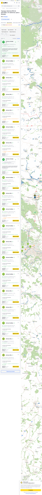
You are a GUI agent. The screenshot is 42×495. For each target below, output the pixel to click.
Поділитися (11, 19)
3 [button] (25, 249)
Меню (2, 3)
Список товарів (17, 3)
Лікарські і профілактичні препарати (11, 8)
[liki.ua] (5, 2)
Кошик (19, 3)
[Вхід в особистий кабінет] (14, 3)
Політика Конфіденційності (31, 493)
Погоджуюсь (31, 490)
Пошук (2, 6)
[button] (36, 198)
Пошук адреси (1, 24)
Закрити (41, 481)
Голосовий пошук (19, 6)
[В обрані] (18, 41)
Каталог (3, 8)
